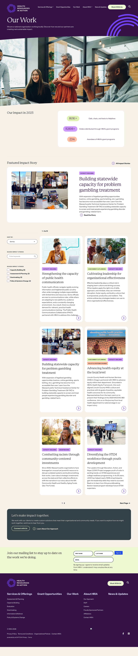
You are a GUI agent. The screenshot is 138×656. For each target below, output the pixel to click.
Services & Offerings (45, 7)
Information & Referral (15, 614)
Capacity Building (13, 603)
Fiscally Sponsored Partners (93, 610)
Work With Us (117, 7)
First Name (79, 553)
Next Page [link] (124, 503)
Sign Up (118, 553)
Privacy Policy (12, 634)
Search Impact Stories (15, 252)
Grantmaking (11, 610)
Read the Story (90, 215)
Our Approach (89, 599)
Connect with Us (20, 528)
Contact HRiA (88, 617)
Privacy (25, 637)
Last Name (99, 553)
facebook (123, 634)
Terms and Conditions (25, 634)
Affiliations (87, 614)
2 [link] (64, 503)
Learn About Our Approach (47, 529)
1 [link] (62, 503)
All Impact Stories (123, 163)
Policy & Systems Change (16, 617)
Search (128, 581)
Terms (30, 637)
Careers (86, 606)
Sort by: (10, 237)
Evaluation (10, 606)
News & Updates (101, 7)
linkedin (129, 634)
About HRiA (87, 7)
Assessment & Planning (15, 599)
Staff (85, 603)
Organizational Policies (42, 634)
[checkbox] (22, 270)
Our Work (76, 7)
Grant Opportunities (63, 7)
